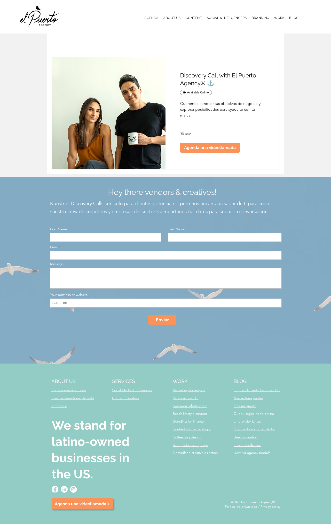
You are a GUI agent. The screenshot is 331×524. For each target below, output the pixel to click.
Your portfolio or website (69, 294)
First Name (58, 229)
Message (57, 264)
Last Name (176, 229)
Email (54, 247)
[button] (279, 18)
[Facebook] (55, 489)
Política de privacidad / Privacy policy (252, 506)
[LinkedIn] (64, 489)
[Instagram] (73, 489)
